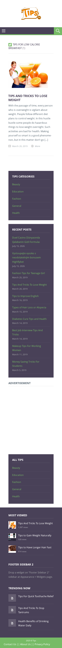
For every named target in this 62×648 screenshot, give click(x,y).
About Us (25, 644)
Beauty (16, 184)
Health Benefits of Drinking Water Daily (33, 623)
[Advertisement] (31, 419)
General (16, 206)
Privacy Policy (42, 644)
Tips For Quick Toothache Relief (35, 596)
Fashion (16, 198)
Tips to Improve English (25, 296)
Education (18, 191)
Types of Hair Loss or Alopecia (29, 307)
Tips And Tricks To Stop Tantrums (31, 610)
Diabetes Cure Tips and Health (29, 319)
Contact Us (10, 644)
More (37, 146)
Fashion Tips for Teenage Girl (28, 273)
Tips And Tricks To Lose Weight (27, 98)
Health (16, 213)
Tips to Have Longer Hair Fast (34, 547)
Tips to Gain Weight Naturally (34, 535)
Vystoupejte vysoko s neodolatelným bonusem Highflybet (26, 257)
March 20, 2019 (20, 146)
